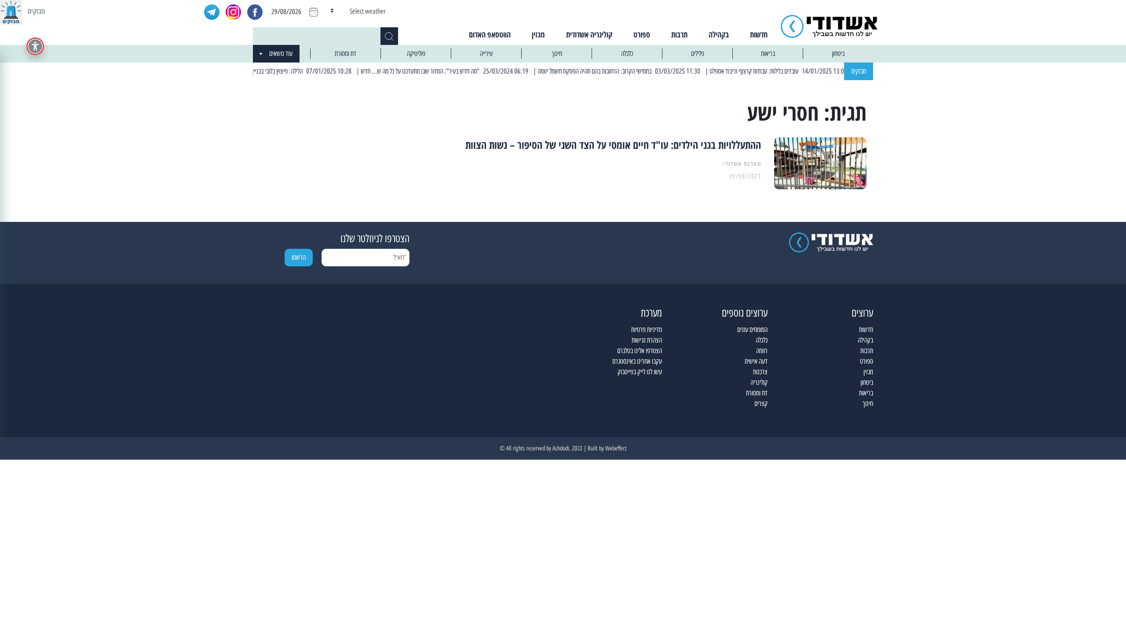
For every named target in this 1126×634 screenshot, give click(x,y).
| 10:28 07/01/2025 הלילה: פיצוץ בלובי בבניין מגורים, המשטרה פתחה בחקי (285, 71)
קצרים (761, 403)
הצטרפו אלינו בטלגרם (639, 350)
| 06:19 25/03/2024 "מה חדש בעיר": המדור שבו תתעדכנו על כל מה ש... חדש (458, 71)
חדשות (759, 34)
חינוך (557, 53)
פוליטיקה (416, 53)
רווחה (762, 350)
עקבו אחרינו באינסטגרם (637, 361)
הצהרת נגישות (647, 340)
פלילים (697, 53)
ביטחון (838, 53)
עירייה (486, 53)
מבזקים (858, 71)
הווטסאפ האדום (490, 34)
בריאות (768, 53)
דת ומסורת (345, 53)
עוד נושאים (280, 53)
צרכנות (760, 372)
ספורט (641, 34)
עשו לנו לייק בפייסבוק (640, 372)
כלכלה (627, 53)
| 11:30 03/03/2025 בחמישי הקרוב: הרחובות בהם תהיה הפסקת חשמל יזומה (633, 71)
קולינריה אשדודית (589, 34)
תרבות (679, 34)
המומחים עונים (752, 329)
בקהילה (719, 34)
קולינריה (759, 382)
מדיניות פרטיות (646, 329)
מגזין (538, 34)
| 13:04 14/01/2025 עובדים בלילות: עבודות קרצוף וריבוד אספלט (792, 71)
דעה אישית (756, 361)
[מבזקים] (11, 11)
